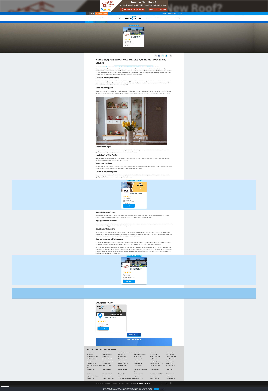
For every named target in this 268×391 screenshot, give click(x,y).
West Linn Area (138, 378)
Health (90, 18)
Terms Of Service (149, 389)
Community (177, 18)
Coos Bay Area (154, 354)
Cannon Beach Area (140, 354)
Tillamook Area (154, 376)
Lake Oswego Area (155, 361)
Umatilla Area (90, 378)
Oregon (113, 349)
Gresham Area (122, 358)
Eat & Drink (158, 18)
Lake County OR (138, 361)
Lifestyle (118, 18)
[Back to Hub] (155, 56)
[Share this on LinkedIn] (166, 56)
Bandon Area (154, 352)
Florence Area (138, 356)
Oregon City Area (155, 365)
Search (92, 13)
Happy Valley (138, 358)
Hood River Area (170, 358)
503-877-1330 (132, 335)
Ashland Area (106, 352)
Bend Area (90, 354)
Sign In (164, 13)
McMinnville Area (123, 363)
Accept (156, 389)
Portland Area (91, 369)
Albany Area (90, 352)
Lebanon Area (170, 361)
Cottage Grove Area (92, 356)
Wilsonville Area (154, 378)
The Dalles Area (122, 376)
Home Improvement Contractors (130, 66)
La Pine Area (122, 361)
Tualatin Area (170, 376)
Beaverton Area (170, 352)
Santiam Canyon (107, 373)
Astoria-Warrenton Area (125, 352)
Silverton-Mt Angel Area (157, 373)
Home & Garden (99, 18)
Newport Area (122, 365)
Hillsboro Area (154, 358)
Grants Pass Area (107, 358)
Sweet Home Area (107, 376)
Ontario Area (138, 365)
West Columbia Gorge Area (126, 378)
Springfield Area (170, 373)
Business (110, 18)
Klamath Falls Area (107, 361)
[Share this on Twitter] (163, 56)
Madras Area (106, 363)
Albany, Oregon (104, 66)
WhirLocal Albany (110, 317)
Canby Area (121, 354)
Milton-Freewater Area (156, 363)
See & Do (167, 18)
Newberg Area (106, 365)
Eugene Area (122, 356)
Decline (162, 389)
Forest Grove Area (155, 356)
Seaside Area (122, 373)
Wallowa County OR (108, 378)
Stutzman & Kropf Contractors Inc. (135, 37)
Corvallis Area (170, 354)
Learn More (129, 206)
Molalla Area (169, 363)
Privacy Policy (140, 389)
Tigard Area (137, 376)
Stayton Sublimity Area (93, 376)
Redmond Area (122, 369)
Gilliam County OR (171, 356)
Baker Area (137, 352)
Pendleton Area (170, 365)
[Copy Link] (170, 56)
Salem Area (169, 369)
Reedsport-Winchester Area (140, 370)
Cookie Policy (135, 389)
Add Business (172, 13)
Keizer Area (90, 361)
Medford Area (138, 363)
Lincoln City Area (91, 363)
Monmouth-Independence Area (94, 366)
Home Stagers (149, 66)
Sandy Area (90, 373)
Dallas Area (105, 356)
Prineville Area (106, 369)
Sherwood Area (138, 373)
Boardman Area (107, 354)
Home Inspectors (141, 66)
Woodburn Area (170, 378)
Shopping (148, 18)
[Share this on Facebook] (159, 56)
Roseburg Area (154, 369)
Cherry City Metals (136, 193)
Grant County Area (92, 358)
